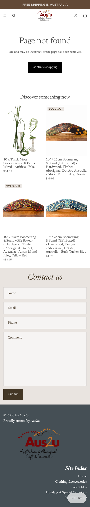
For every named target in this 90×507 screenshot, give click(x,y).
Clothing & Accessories (71, 481)
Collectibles (79, 487)
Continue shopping (45, 67)
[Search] (13, 15)
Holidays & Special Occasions (66, 492)
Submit (13, 394)
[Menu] (5, 15)
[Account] (75, 15)
